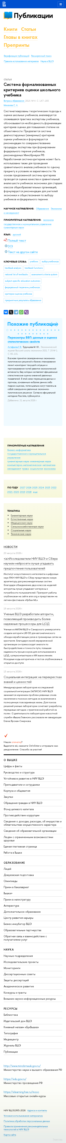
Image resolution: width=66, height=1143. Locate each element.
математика (49, 465)
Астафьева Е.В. (15, 347)
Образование (43, 208)
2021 (10, 492)
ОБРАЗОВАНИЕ (14, 862)
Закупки (8, 797)
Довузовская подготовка (19, 875)
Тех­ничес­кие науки (21, 533)
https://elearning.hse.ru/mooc (21, 1092)
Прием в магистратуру (17, 899)
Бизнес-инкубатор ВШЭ (18, 924)
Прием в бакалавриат (16, 887)
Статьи (28, 29)
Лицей (7, 869)
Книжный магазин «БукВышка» (21, 1027)
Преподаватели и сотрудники (22, 784)
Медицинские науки (21, 522)
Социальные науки (21, 530)
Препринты (16, 45)
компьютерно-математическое (24, 465)
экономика (50, 468)
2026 (28, 487)
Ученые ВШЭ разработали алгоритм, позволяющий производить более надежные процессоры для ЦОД (29, 619)
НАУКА (9, 949)
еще (35, 492)
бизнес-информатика (19, 450)
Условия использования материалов (23, 1115)
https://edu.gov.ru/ (15, 1079)
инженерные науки (40, 461)
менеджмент (14, 468)
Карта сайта (10, 1134)
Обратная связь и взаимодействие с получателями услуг (25, 937)
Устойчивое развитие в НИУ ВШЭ (24, 778)
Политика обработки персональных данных (27, 1121)
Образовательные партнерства (22, 930)
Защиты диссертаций (16, 980)
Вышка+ (8, 893)
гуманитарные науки (18, 461)
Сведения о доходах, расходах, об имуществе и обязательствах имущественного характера (33, 823)
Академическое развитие (19, 986)
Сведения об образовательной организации (30, 830)
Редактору (57, 1139)
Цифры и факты (13, 766)
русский (17, 234)
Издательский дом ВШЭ (18, 1021)
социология (36, 468)
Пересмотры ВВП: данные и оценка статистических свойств (32, 339)
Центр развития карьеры (18, 917)
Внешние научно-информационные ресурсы (30, 998)
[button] (7, 330)
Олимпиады (10, 881)
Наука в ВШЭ (47, 61)
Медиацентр (11, 1039)
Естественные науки (22, 519)
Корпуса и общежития (17, 790)
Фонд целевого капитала (19, 809)
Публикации (33, 15)
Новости (10, 547)
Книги (10, 29)
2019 (22, 492)
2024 (41, 487)
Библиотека (11, 1014)
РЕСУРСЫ (11, 1008)
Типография (11, 1033)
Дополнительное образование (22, 911)
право (25, 468)
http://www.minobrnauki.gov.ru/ (22, 1066)
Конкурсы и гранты (15, 992)
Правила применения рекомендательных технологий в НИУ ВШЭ (26, 1128)
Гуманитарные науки (22, 515)
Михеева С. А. (11, 105)
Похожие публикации (32, 324)
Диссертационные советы (19, 974)
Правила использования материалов (21, 61)
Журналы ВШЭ (12, 1045)
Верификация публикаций (16, 55)
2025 (35, 487)
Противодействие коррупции (21, 815)
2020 (16, 492)
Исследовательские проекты (21, 962)
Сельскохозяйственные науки (27, 526)
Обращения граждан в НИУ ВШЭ (23, 803)
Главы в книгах (21, 37)
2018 (29, 492)
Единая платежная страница (20, 846)
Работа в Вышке (13, 852)
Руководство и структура (19, 772)
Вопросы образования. (14, 100)
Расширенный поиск (41, 55)
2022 (53, 487)
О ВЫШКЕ (11, 760)
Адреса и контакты (37, 1110)
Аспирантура (11, 905)
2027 (22, 487)
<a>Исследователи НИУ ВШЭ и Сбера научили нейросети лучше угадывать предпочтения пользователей (31, 563)
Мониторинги (12, 968)
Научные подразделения (18, 956)
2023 (47, 487)
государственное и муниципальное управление (28, 224)
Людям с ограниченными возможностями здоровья (28, 838)
